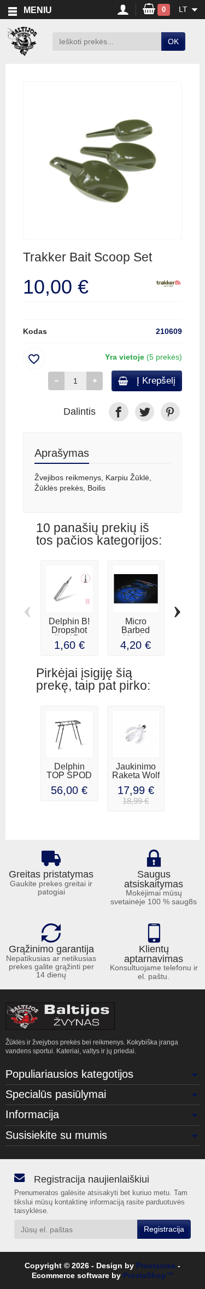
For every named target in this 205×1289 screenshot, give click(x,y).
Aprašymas (61, 453)
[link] (118, 411)
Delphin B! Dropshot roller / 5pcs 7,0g (69, 634)
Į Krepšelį (156, 380)
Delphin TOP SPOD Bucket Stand (69, 779)
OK (173, 41)
